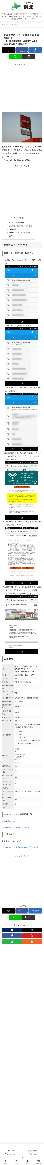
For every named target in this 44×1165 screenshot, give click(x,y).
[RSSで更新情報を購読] (32, 941)
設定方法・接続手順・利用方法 (20, 226)
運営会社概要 (32, 1151)
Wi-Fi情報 (12, 229)
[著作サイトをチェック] (12, 930)
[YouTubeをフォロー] (32, 935)
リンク (22, 1157)
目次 (15, 218)
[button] (28, 56)
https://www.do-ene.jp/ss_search (15, 827)
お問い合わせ (32, 1154)
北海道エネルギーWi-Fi (15, 222)
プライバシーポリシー (11, 1154)
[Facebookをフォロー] (12, 935)
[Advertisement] (22, 88)
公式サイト (13, 236)
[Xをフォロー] (32, 930)
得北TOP (11, 1151)
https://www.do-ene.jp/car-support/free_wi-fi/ (20, 847)
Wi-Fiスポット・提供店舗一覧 (20, 232)
